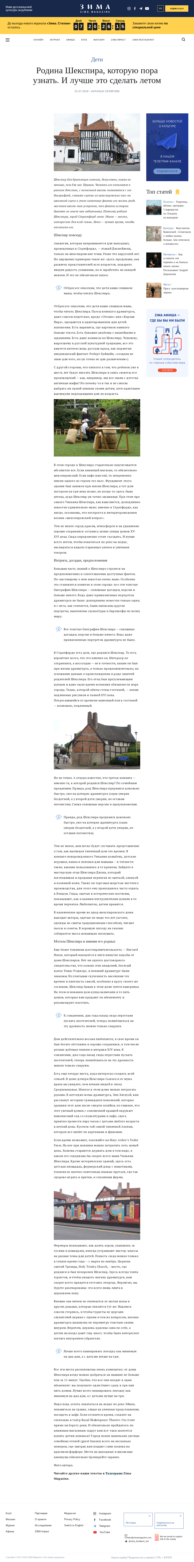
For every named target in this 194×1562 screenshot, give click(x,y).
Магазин (99, 40)
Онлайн (39, 40)
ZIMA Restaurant (143, 40)
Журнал (55, 40)
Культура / (169, 228)
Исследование (43, 1525)
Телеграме (114, 1473)
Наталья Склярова (105, 91)
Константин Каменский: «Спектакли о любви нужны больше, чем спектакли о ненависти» (177, 236)
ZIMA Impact (118, 40)
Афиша (70, 40)
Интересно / (170, 254)
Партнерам (41, 1513)
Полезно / (169, 201)
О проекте (40, 1519)
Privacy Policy (72, 1519)
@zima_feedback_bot (138, 1541)
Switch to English (73, 1525)
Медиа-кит (70, 1513)
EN (160, 8)
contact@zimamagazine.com (138, 1537)
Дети (97, 59)
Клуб (84, 40)
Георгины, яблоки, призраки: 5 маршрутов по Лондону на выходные (175, 209)
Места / (167, 284)
